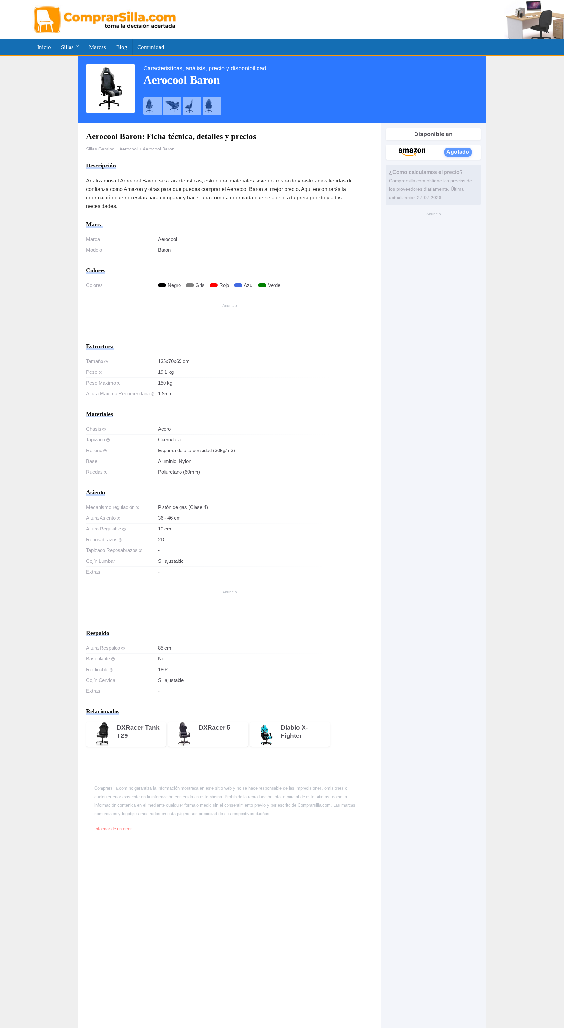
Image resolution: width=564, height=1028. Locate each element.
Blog (121, 47)
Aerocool (128, 148)
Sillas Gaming (100, 148)
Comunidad (150, 47)
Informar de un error (113, 829)
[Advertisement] (229, 324)
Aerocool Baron (159, 148)
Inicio (44, 47)
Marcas (97, 47)
